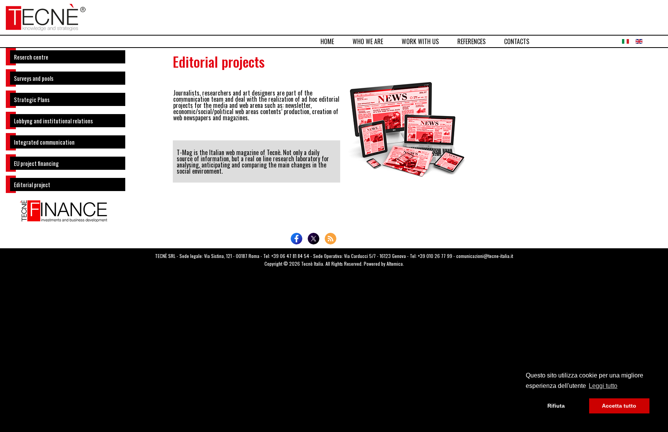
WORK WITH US (420, 41)
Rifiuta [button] (556, 406)
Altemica (395, 263)
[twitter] (313, 238)
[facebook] (296, 238)
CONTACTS (516, 41)
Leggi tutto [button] (603, 385)
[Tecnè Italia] (46, 16)
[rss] (330, 238)
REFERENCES (471, 41)
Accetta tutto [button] (619, 406)
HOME (327, 41)
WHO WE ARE (368, 41)
